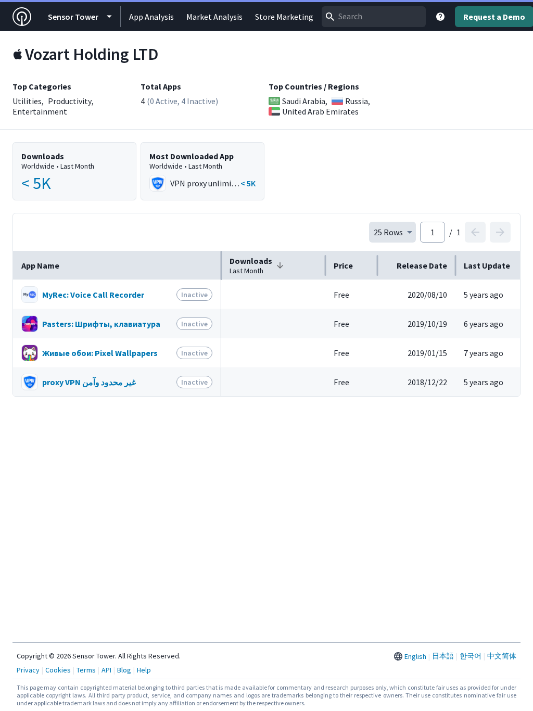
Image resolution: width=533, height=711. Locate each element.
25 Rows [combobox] (388, 232)
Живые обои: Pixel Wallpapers (100, 353)
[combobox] (374, 16)
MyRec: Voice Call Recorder (93, 294)
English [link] (415, 656)
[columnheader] (117, 265)
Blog (124, 670)
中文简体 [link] (501, 656)
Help (144, 670)
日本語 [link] (443, 656)
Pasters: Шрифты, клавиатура (101, 324)
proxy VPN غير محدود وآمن (89, 382)
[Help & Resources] (440, 16)
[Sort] (280, 265)
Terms (86, 670)
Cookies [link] (58, 670)
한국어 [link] (470, 656)
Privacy (28, 670)
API (106, 670)
